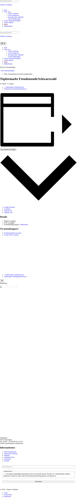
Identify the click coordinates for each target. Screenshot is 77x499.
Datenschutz (8, 495)
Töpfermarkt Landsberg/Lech (14, 87)
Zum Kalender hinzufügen (8, 149)
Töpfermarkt (24, 224)
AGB (6, 493)
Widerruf (7, 455)
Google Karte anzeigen (11, 235)
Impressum (7, 496)
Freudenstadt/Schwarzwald (12, 233)
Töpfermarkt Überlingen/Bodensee (15, 89)
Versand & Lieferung (10, 453)
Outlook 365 (8, 211)
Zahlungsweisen (9, 457)
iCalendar (7, 209)
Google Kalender (9, 207)
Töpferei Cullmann (6, 5)
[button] (7, 12)
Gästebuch (7, 459)
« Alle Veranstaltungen (7, 70)
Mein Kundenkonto (10, 452)
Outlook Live (8, 212)
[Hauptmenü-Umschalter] (3, 43)
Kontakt (6, 461)
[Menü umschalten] (10, 12)
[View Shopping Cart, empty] (38, 30)
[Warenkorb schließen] (2, 280)
